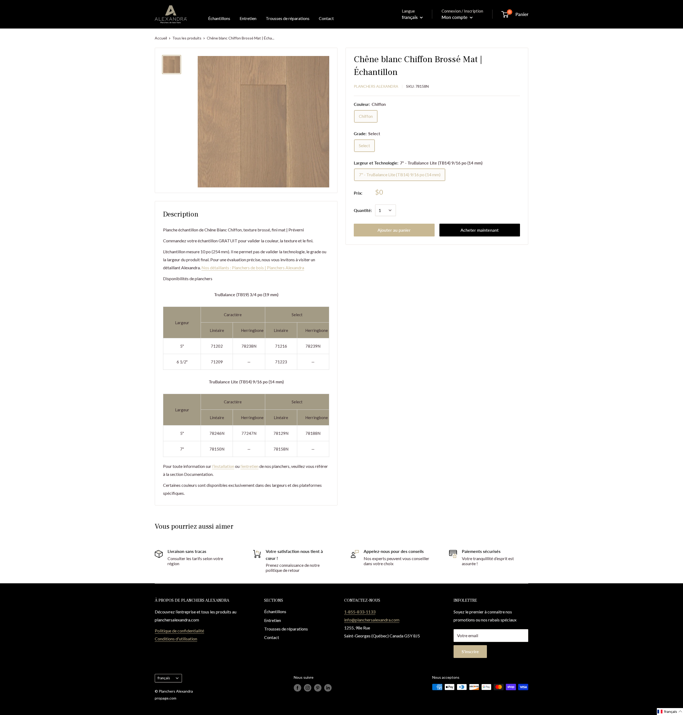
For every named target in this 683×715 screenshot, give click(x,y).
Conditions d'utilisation (176, 638)
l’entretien (249, 466)
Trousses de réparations (287, 18)
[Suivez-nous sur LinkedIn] (328, 687)
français (164, 678)
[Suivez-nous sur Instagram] (307, 687)
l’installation (223, 466)
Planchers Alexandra (376, 86)
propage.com (165, 698)
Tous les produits (186, 38)
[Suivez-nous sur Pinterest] (317, 687)
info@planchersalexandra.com (371, 619)
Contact (326, 18)
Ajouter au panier (394, 229)
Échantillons (219, 18)
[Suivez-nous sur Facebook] (297, 687)
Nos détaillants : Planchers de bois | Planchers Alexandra (252, 267)
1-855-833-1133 (359, 611)
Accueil (161, 38)
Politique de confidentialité (179, 630)
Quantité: (363, 210)
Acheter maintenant (479, 229)
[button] (670, 711)
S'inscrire (470, 651)
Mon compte (455, 17)
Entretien (248, 18)
